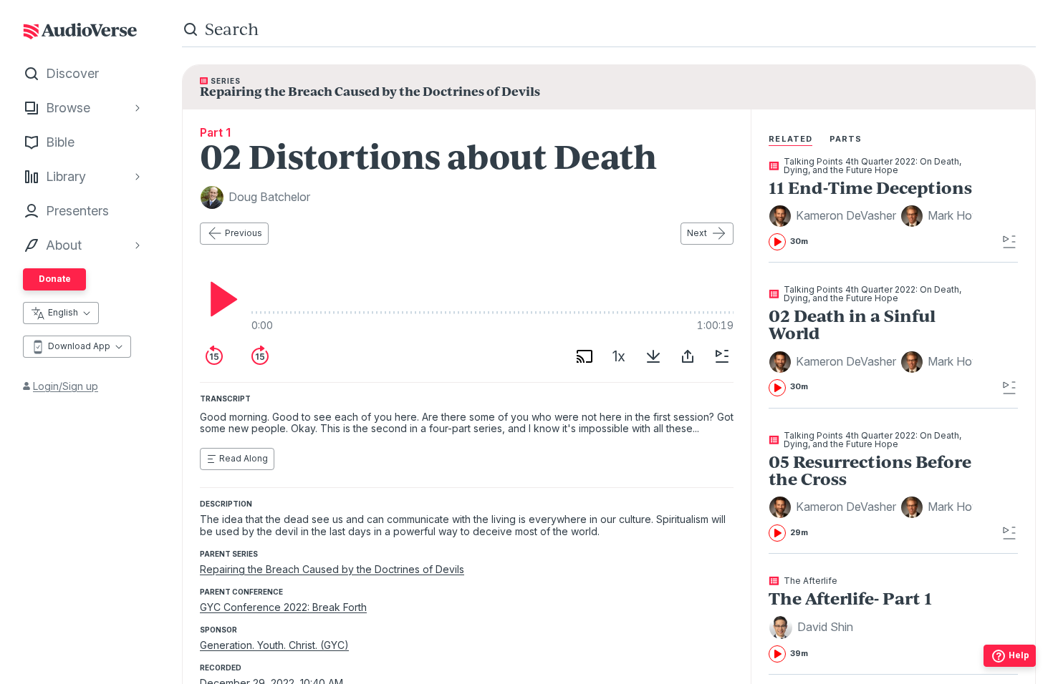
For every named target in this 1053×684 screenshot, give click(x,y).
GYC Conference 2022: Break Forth (283, 607)
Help (1019, 655)
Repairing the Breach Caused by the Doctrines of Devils (332, 569)
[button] (834, 216)
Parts (846, 139)
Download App (79, 346)
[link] (871, 203)
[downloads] (653, 356)
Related (790, 139)
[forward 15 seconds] (260, 356)
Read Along (243, 458)
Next (697, 233)
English (63, 312)
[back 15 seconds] (214, 356)
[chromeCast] (584, 356)
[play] (220, 299)
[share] (687, 356)
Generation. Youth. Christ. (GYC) (274, 645)
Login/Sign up (65, 386)
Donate (55, 278)
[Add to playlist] (722, 356)
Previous (243, 233)
